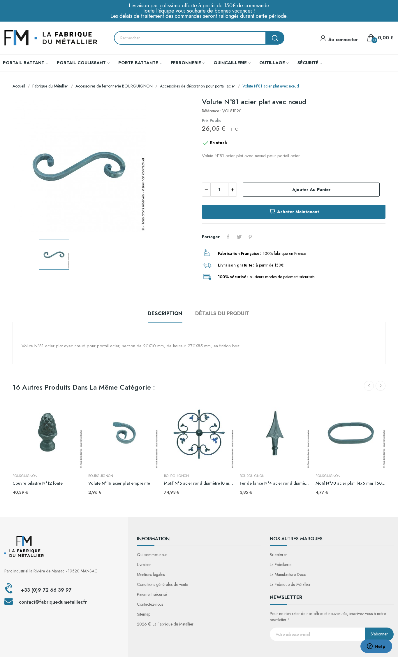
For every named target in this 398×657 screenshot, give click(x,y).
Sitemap (143, 614)
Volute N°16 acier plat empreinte (119, 483)
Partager (228, 236)
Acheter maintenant (298, 212)
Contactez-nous (150, 604)
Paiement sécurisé (152, 594)
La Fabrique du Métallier (290, 584)
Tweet (239, 236)
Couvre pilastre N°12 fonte (38, 483)
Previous (369, 386)
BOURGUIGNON (25, 476)
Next (380, 386)
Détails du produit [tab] (222, 313)
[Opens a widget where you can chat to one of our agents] (376, 647)
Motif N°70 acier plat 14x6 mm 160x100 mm (350, 483)
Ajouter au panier (311, 189)
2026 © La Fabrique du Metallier (165, 624)
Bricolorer (278, 555)
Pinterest (250, 236)
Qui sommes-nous (152, 555)
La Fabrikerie (280, 564)
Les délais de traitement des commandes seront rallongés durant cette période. (199, 16)
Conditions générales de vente (162, 584)
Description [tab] (165, 313)
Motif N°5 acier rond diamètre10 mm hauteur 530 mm (199, 483)
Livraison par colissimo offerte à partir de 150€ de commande (199, 5)
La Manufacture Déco (288, 574)
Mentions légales (151, 574)
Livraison (144, 564)
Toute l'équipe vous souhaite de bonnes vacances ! (199, 11)
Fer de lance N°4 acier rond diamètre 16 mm (275, 483)
